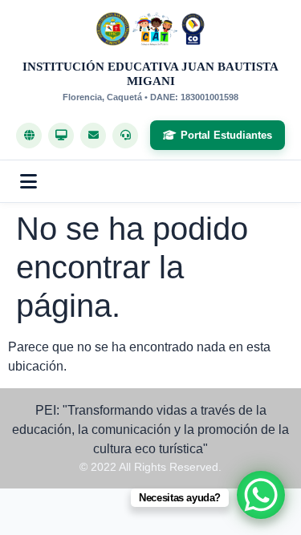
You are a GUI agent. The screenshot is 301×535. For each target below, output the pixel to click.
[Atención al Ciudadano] (125, 135)
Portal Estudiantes (226, 135)
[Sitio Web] (29, 135)
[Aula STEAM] (61, 135)
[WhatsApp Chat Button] (261, 495)
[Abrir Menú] (28, 182)
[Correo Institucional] (93, 135)
